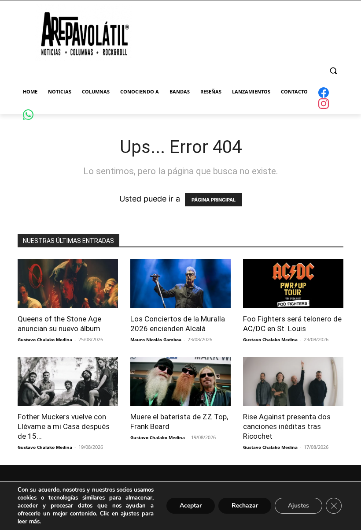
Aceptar (191, 505)
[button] (333, 70)
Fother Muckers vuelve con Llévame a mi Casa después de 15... (64, 426)
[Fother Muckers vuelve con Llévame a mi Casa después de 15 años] (68, 382)
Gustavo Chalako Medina (45, 339)
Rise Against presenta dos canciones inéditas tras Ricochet (287, 426)
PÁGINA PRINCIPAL (214, 200)
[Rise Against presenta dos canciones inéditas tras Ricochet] (293, 382)
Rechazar (245, 505)
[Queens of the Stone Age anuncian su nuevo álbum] (68, 283)
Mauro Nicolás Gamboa (155, 339)
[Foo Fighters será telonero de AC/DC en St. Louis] (293, 283)
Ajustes (298, 505)
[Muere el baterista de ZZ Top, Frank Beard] (180, 382)
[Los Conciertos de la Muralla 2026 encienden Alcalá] (180, 283)
